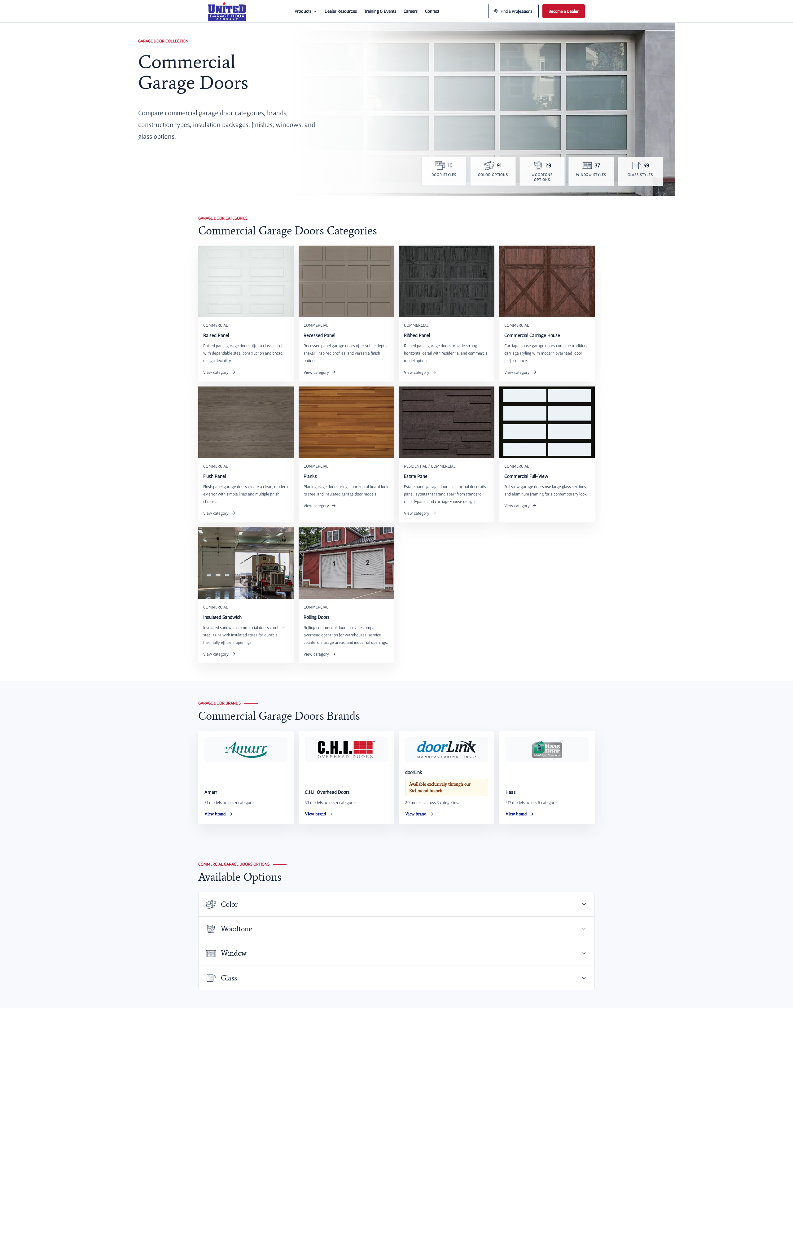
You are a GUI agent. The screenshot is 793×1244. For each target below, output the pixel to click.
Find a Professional (517, 11)
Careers (411, 11)
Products (303, 11)
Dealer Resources (341, 11)
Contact (432, 11)
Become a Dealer (564, 11)
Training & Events (380, 11)
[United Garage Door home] (227, 11)
